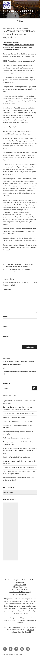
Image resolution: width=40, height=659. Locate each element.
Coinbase (30, 630)
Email (5, 326)
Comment (7, 290)
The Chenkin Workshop (20, 594)
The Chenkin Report (18, 11)
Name (5, 316)
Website (6, 336)
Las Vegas (26, 269)
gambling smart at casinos (17, 264)
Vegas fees (19, 271)
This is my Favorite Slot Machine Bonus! (16, 457)
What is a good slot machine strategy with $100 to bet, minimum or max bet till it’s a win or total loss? (20, 450)
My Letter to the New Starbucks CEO (15, 417)
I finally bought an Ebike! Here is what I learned (18, 413)
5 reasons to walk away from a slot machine (18, 421)
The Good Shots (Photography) (20, 592)
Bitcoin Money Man (20, 587)
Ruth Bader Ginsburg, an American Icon (16, 438)
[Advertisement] (10, 531)
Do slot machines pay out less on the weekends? (19, 467)
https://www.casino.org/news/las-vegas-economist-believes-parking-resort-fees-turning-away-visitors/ (18, 47)
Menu (21, 21)
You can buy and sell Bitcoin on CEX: (20, 632)
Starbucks (25, 266)
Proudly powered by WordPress (12, 654)
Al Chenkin (23, 28)
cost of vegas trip (13, 269)
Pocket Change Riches (20, 589)
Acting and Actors (20, 584)
